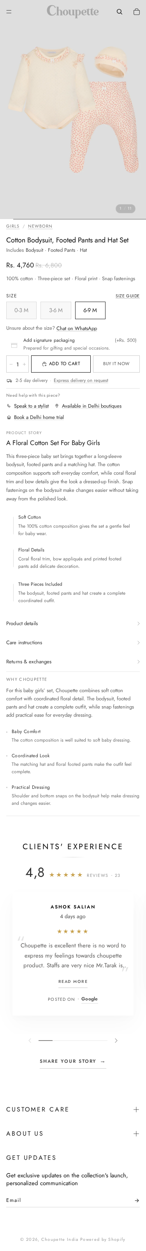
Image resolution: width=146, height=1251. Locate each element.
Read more (73, 981)
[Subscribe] (135, 1202)
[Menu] (9, 12)
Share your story (73, 1061)
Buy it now (116, 363)
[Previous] (31, 1040)
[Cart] (136, 11)
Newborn (40, 226)
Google (89, 998)
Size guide (128, 296)
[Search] (119, 11)
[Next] (115, 1040)
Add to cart (65, 363)
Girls (13, 226)
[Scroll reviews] (73, 1040)
